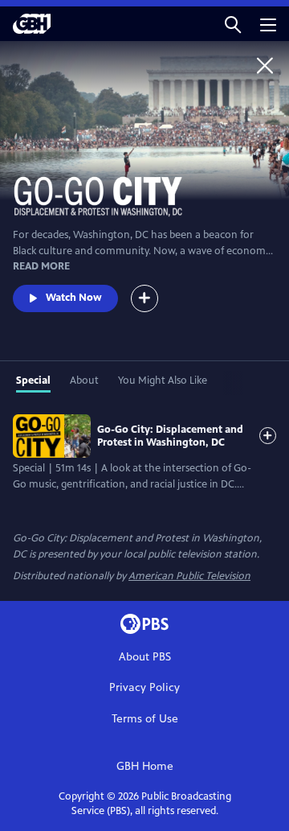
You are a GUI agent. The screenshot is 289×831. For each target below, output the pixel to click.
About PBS (145, 657)
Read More (41, 266)
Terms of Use (145, 719)
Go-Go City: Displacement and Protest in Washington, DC (170, 436)
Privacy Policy (144, 687)
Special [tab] (33, 380)
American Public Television (189, 576)
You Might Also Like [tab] (162, 380)
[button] (232, 23)
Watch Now (74, 297)
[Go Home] (265, 65)
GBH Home (144, 766)
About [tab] (84, 380)
